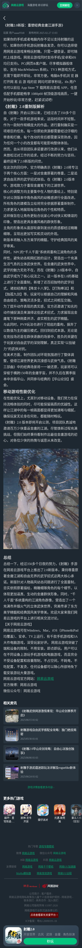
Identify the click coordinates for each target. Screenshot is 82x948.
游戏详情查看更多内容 (40, 787)
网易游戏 (27, 866)
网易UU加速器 (67, 866)
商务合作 (41, 900)
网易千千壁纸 (45, 866)
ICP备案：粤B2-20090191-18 (41, 921)
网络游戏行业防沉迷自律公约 (41, 910)
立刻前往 (65, 5)
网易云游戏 (45, 679)
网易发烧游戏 (44, 873)
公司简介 (34, 893)
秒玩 (50, 941)
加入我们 (53, 900)
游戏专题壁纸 (46, 846)
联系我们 (29, 900)
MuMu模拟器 (23, 873)
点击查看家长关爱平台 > (44, 915)
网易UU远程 (65, 873)
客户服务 (46, 893)
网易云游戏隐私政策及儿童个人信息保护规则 (34, 897)
